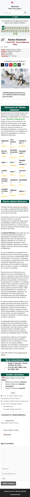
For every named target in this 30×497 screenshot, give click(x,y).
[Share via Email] (15, 64)
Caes (10, 396)
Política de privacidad (20, 491)
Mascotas (15, 6)
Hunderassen (5, 398)
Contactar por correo (9, 491)
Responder (7, 434)
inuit (8, 235)
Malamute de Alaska (20, 207)
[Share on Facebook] (6, 64)
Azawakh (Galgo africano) (12, 409)
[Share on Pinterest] (10, 64)
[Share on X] (2, 64)
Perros (17, 398)
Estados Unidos (8, 401)
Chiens (15, 396)
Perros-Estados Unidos (14, 404)
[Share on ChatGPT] (19, 64)
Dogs (20, 396)
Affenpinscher (8, 406)
